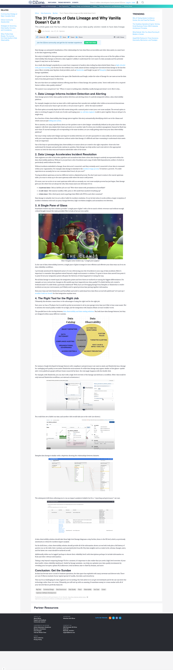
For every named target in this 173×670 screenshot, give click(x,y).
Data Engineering (64, 6)
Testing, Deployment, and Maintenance (110, 6)
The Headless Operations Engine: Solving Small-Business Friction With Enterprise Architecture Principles (146, 26)
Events (75, 3)
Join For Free (90, 43)
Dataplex (103, 70)
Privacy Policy (38, 639)
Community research (39, 622)
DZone (37, 13)
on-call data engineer (87, 112)
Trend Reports (64, 2)
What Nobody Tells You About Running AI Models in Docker (146, 33)
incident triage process (91, 169)
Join (133, 2)
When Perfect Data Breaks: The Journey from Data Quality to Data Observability (9, 37)
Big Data (55, 13)
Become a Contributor (40, 629)
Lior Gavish (46, 31)
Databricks (80, 70)
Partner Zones (128, 6)
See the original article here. (77, 597)
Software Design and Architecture (80, 6)
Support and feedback (40, 620)
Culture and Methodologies (48, 6)
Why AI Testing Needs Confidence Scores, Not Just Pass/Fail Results (144, 19)
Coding (95, 6)
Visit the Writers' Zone (40, 632)
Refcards (52, 2)
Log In (128, 2)
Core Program (38, 630)
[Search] (142, 2)
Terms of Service (38, 638)
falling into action (55, 121)
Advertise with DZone (69, 618)
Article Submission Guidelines (42, 627)
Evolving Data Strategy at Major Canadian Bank (9, 15)
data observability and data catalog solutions (78, 311)
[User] (137, 2)
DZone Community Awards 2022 (7, 21)
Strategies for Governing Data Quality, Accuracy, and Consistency (8, 28)
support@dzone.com (69, 632)
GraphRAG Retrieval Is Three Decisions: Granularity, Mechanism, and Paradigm (145, 39)
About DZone (37, 618)
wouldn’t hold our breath (44, 293)
